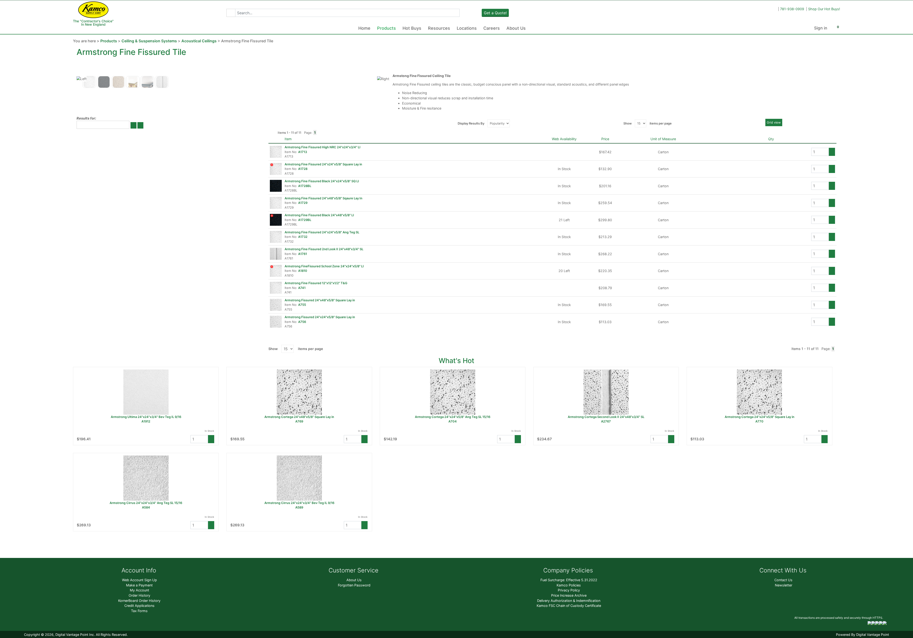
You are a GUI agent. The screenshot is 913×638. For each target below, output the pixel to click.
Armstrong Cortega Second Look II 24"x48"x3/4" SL (606, 417)
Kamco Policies (569, 585)
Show (627, 123)
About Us (516, 28)
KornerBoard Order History (139, 601)
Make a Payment (139, 585)
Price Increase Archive (569, 595)
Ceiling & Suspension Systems (149, 40)
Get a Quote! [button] (495, 12)
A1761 (302, 254)
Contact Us (783, 580)
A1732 (302, 237)
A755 (302, 305)
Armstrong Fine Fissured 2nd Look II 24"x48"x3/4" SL (324, 249)
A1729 (302, 203)
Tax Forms (139, 611)
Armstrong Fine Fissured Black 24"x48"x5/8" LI (319, 215)
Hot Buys (412, 28)
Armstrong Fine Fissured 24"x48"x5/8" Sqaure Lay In (323, 198)
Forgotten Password (354, 585)
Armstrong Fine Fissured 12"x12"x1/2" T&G (316, 283)
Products (386, 28)
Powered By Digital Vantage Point (862, 635)
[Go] (133, 125)
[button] (230, 13)
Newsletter (783, 585)
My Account (139, 590)
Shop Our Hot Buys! (824, 9)
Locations (467, 28)
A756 (302, 322)
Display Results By (471, 123)
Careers (491, 28)
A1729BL (304, 220)
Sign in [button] (820, 28)
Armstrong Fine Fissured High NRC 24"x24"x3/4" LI (322, 147)
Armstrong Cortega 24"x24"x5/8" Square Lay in (759, 417)
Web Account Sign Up (139, 580)
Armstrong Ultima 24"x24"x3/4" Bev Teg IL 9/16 (146, 417)
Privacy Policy (569, 590)
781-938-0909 (792, 9)
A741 (302, 288)
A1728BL (304, 186)
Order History (139, 595)
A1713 (302, 152)
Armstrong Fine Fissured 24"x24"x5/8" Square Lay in (323, 164)
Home (364, 28)
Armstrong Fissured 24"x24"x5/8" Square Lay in (320, 317)
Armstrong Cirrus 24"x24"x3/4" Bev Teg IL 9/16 (299, 503)
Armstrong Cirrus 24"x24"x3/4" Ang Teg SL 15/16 (146, 503)
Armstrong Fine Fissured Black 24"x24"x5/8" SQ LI (322, 181)
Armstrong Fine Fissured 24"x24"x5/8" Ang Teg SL (322, 232)
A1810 (302, 271)
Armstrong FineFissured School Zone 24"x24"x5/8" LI (324, 266)
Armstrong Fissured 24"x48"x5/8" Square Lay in (320, 300)
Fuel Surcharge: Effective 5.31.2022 (568, 580)
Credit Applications (139, 606)
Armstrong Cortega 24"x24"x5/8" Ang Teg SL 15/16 (452, 417)
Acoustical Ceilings (199, 40)
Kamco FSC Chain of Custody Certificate (569, 606)
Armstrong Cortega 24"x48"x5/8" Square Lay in (299, 417)
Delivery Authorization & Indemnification (568, 601)
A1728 (302, 169)
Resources (439, 28)
